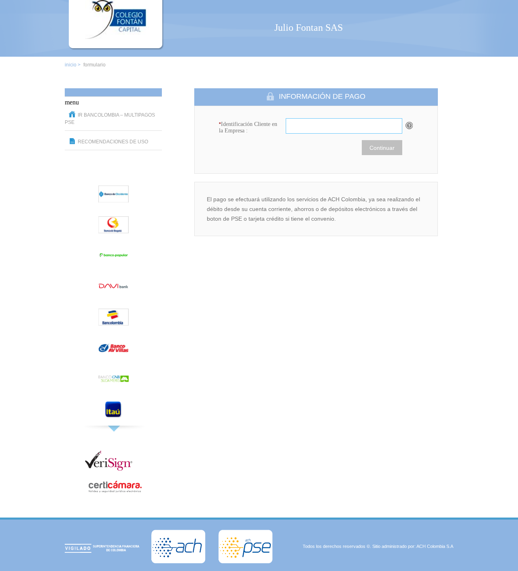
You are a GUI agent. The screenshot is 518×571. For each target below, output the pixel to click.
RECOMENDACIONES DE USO (113, 142)
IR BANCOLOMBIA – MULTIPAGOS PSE (110, 118)
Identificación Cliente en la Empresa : (248, 127)
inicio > (73, 65)
